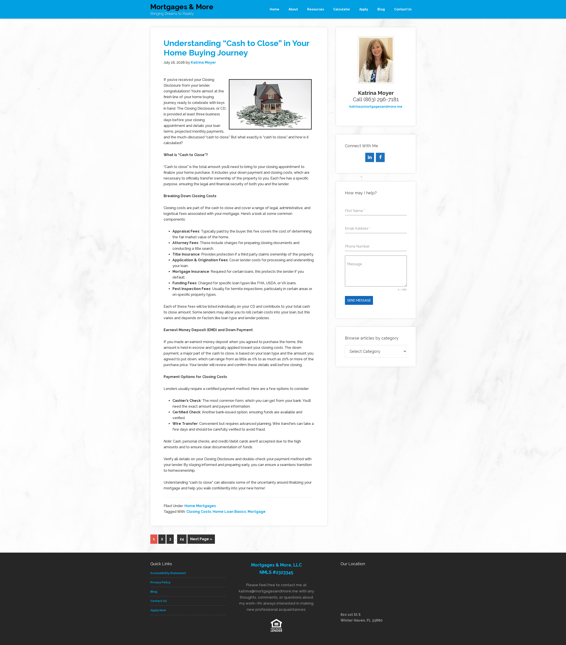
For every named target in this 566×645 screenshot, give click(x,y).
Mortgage (257, 512)
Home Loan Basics (229, 512)
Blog (153, 591)
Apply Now (158, 610)
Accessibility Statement (168, 573)
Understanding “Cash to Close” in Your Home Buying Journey (236, 47)
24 (182, 539)
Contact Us (158, 601)
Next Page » (201, 539)
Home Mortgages (200, 506)
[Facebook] (380, 157)
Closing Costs (198, 512)
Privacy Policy (160, 582)
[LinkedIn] (369, 157)
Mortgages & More (181, 7)
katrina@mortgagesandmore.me (375, 106)
